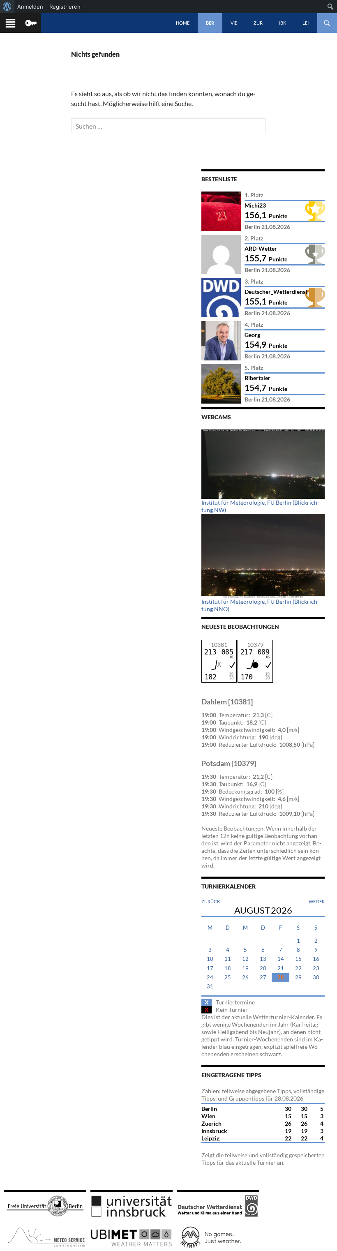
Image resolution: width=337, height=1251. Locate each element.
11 (227, 959)
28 (280, 977)
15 (298, 959)
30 (316, 977)
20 (263, 968)
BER (210, 22)
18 (227, 968)
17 (210, 968)
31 (210, 986)
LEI (305, 22)
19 (245, 968)
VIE (234, 22)
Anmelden (30, 6)
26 (245, 977)
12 (245, 959)
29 (298, 977)
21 (280, 968)
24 (210, 977)
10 (210, 959)
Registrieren (65, 6)
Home (182, 22)
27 (263, 977)
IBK (282, 22)
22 (298, 968)
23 (316, 968)
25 (227, 977)
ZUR (258, 22)
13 (263, 959)
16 (316, 959)
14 (280, 959)
